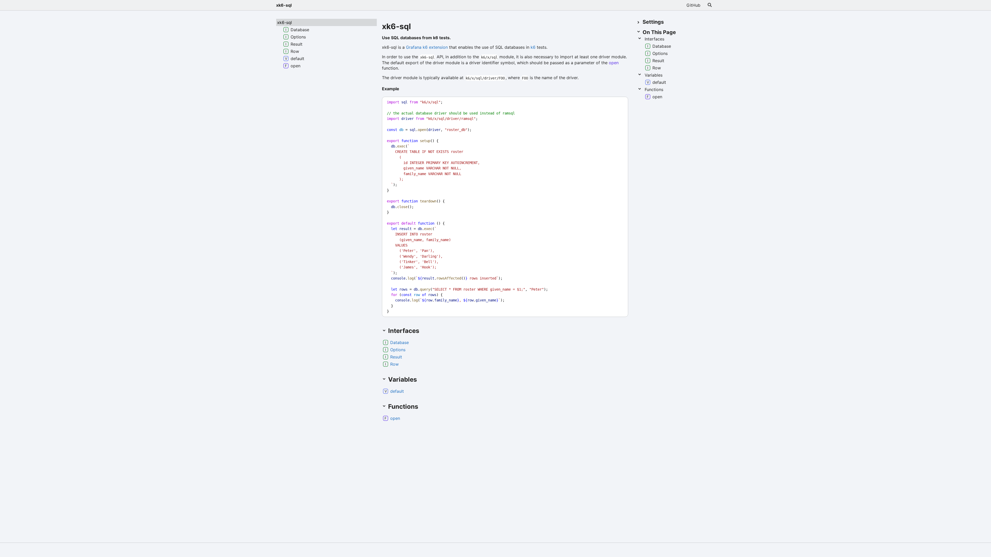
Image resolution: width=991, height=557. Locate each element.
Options (397, 349)
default (397, 391)
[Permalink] (403, 89)
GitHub (693, 5)
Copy (619, 102)
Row (394, 364)
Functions (654, 89)
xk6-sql (284, 5)
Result (396, 356)
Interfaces (654, 39)
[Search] (710, 5)
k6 (533, 47)
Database (399, 342)
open (614, 62)
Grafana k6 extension (427, 47)
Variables (653, 75)
